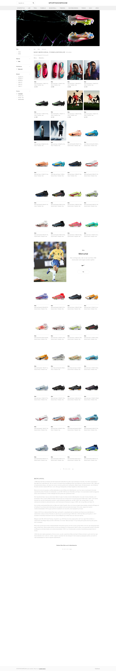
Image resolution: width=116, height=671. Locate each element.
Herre (19, 51)
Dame (19, 53)
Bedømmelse (21, 99)
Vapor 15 (20, 82)
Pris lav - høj (20, 97)
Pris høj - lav (20, 95)
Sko (34, 49)
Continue (97, 668)
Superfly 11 (20, 78)
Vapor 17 (20, 86)
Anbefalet (20, 93)
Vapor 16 (20, 84)
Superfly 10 (20, 76)
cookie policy (42, 668)
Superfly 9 (20, 80)
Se (83, 271)
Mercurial (20, 69)
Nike (19, 61)
